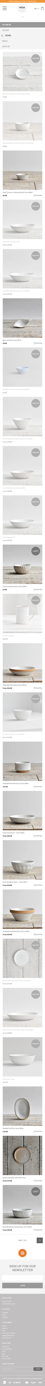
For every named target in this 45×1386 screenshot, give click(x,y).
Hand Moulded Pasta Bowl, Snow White (16, 291)
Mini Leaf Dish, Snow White (12, 340)
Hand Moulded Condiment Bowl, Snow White (18, 143)
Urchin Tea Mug (8, 636)
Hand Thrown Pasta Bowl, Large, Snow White (18, 1030)
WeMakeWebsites (37, 1378)
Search (4, 1326)
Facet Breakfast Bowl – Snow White (15, 882)
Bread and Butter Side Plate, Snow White (17, 980)
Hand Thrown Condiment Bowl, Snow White (18, 192)
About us (5, 1328)
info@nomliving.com (8, 1304)
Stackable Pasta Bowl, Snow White (15, 685)
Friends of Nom (6, 1338)
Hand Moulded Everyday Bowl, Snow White (17, 1227)
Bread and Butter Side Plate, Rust (14, 1178)
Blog (3, 1354)
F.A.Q (3, 1331)
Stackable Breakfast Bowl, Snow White (16, 931)
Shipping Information (8, 1335)
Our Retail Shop (6, 1349)
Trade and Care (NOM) (14, 1378)
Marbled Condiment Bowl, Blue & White (16, 389)
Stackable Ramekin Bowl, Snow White (16, 783)
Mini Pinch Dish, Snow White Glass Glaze (16, 94)
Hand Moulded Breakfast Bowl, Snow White (17, 439)
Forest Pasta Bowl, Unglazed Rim (14, 488)
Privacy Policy (6, 1358)
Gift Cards (5, 1356)
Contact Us (5, 1346)
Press (4, 1351)
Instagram (5, 1317)
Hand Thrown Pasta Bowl (11, 242)
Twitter (4, 1315)
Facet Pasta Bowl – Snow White (13, 833)
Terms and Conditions (9, 1333)
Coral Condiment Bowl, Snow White (15, 586)
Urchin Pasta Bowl (9, 537)
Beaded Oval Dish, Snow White (13, 1128)
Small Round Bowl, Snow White (13, 734)
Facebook (5, 1312)
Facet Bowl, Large (9, 1079)
